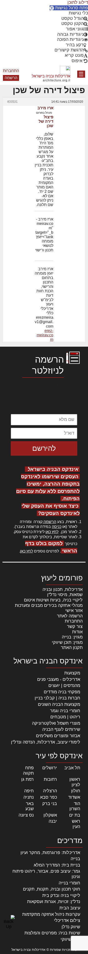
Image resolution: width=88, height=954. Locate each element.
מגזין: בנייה (72, 637)
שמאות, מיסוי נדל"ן (65, 594)
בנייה (75, 858)
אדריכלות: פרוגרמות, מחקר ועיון (50, 852)
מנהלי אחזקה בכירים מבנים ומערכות (49, 605)
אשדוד (74, 797)
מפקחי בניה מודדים (62, 691)
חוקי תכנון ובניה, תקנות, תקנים (51, 889)
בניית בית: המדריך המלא (57, 865)
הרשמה (11, 78)
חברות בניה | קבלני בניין (57, 698)
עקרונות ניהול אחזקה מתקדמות (51, 914)
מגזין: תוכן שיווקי (67, 642)
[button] (69, 7)
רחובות (50, 779)
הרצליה (50, 790)
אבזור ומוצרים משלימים (58, 735)
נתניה (28, 797)
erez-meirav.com (45, 335)
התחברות (11, 71)
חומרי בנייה (69, 883)
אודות (77, 631)
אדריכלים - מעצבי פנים (58, 679)
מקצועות (72, 673)
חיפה (29, 790)
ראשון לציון (74, 782)
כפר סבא (48, 797)
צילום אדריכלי (67, 920)
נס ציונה (26, 815)
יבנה (53, 821)
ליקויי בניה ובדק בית (61, 895)
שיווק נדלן (71, 926)
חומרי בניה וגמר (65, 710)
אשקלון (50, 815)
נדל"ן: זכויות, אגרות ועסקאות (53, 901)
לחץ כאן (51, 532)
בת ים (74, 815)
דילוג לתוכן (77, 2)
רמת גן (27, 779)
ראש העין (76, 824)
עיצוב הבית (69, 907)
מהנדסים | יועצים (64, 685)
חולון (75, 790)
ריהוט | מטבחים (65, 716)
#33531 (12, 101)
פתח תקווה (28, 770)
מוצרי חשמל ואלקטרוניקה (56, 723)
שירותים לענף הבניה (61, 729)
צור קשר (75, 626)
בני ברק (49, 803)
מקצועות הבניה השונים (59, 704)
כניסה (56, 527)
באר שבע (29, 806)
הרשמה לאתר (70, 615)
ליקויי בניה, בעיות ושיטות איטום (53, 600)
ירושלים (49, 767)
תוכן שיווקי (70, 939)
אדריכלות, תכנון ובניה (63, 589)
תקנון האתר (72, 647)
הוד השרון (74, 806)
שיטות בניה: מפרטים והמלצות (52, 932)
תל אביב (72, 767)
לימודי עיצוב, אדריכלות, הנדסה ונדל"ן (45, 742)
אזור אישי (74, 610)
